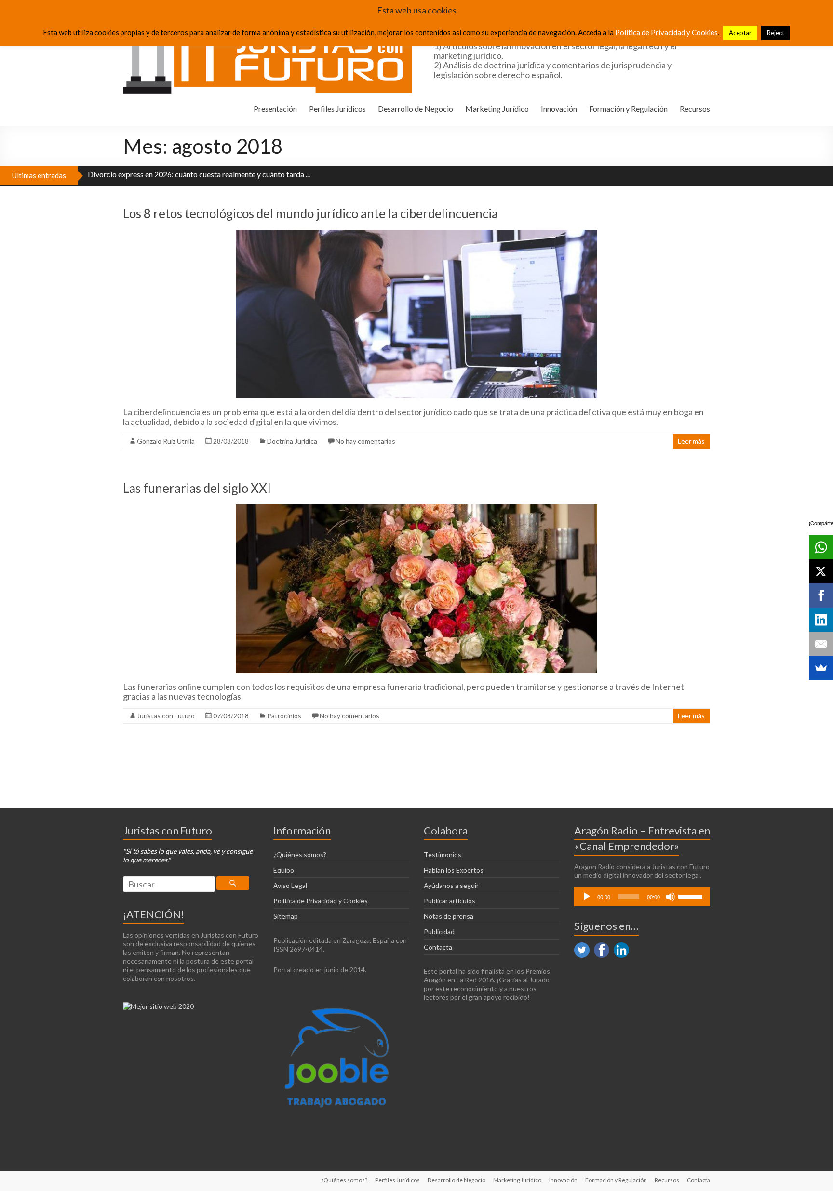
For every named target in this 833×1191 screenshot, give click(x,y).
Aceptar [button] (740, 33)
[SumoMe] (821, 668)
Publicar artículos (449, 901)
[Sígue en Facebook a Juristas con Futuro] (601, 946)
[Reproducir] (586, 896)
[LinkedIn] (821, 620)
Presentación (275, 108)
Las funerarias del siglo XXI (197, 488)
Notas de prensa (448, 916)
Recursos (695, 108)
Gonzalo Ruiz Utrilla (166, 441)
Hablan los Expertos (454, 870)
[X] (821, 571)
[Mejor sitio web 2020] (158, 1006)
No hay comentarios (365, 441)
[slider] (691, 895)
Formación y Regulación (628, 108)
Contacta (438, 947)
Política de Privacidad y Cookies (320, 901)
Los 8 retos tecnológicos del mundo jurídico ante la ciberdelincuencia (310, 213)
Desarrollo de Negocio (415, 108)
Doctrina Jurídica (292, 441)
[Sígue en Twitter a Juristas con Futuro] (582, 946)
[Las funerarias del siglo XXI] (416, 509)
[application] (642, 896)
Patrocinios (284, 716)
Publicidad (439, 931)
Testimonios (442, 854)
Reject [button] (775, 33)
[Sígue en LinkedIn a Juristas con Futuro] (621, 946)
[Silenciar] (670, 896)
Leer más (691, 441)
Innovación (559, 108)
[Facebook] (821, 595)
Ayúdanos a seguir (451, 885)
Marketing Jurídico (497, 108)
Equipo (283, 870)
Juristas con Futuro (166, 716)
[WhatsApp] (821, 547)
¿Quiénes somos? (299, 854)
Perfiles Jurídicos (337, 108)
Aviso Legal (290, 885)
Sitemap (285, 916)
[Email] (821, 644)
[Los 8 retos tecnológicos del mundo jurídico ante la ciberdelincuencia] (416, 234)
